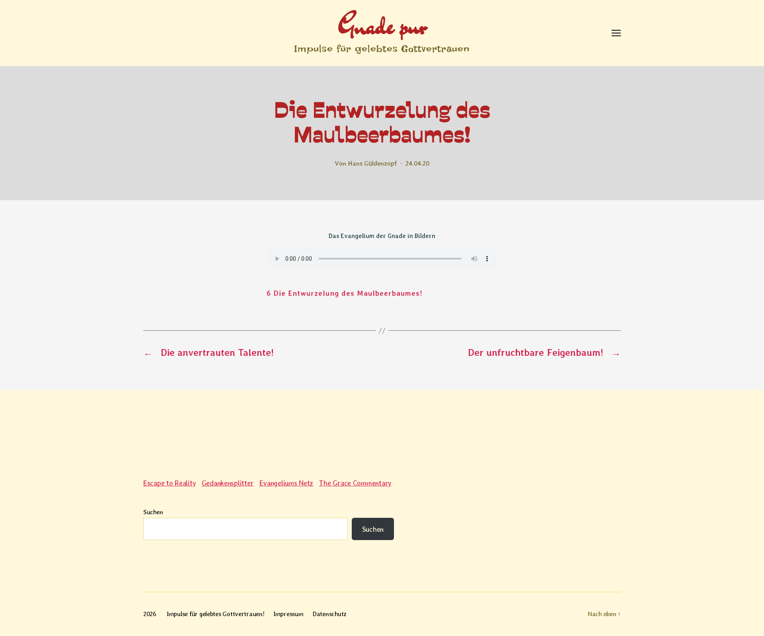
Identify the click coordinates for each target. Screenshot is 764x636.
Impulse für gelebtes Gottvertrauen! (216, 614)
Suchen (153, 512)
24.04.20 (417, 163)
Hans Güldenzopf (372, 163)
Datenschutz (329, 614)
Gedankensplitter (228, 483)
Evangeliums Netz (286, 483)
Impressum (288, 614)
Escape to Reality (169, 483)
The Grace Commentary (355, 483)
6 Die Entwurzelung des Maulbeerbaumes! (345, 293)
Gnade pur (382, 25)
